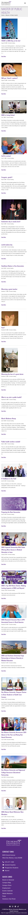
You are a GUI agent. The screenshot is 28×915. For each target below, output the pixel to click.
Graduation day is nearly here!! (10, 222)
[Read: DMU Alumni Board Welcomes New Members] (14, 803)
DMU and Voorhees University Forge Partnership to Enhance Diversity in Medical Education (12, 658)
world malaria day (6, 245)
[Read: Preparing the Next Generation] (14, 503)
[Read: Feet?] (9, 318)
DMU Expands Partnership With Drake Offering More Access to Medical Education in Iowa (13, 550)
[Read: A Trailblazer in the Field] (14, 470)
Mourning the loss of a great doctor (12, 374)
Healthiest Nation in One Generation (12, 266)
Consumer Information (21, 913)
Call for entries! (6, 156)
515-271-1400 (9, 862)
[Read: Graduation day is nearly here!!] (14, 209)
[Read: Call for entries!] (14, 145)
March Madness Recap (8, 419)
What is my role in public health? (11, 397)
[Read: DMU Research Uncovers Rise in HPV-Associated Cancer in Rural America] (14, 611)
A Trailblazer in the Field (8, 479)
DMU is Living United (8, 115)
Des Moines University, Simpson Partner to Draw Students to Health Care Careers (13, 695)
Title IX (3, 913)
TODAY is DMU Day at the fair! (10, 41)
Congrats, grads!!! (6, 177)
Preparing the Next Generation (10, 512)
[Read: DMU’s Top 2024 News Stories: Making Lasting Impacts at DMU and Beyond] (14, 577)
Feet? (3, 328)
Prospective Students (11, 868)
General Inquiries (10, 865)
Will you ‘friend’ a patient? (9, 78)
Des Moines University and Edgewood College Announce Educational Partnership (13, 772)
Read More (3, 56)
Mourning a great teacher (9, 289)
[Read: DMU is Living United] (14, 106)
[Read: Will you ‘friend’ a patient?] (11, 69)
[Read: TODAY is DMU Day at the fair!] (9, 28)
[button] (10, 906)
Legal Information (10, 913)
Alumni (6, 870)
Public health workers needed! (10, 442)
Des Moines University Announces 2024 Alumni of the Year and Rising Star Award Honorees (13, 735)
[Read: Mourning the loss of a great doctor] (9, 360)
